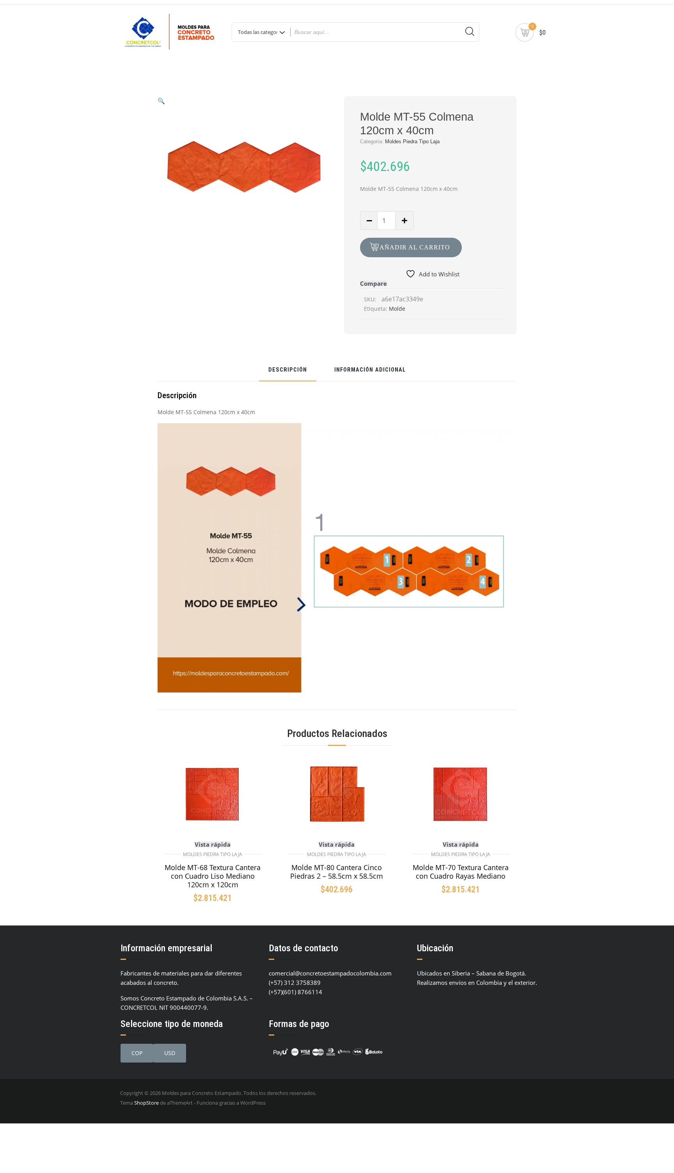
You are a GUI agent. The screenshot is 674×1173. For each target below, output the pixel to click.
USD (169, 1053)
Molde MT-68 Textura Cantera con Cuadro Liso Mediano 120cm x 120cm (213, 876)
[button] (161, 101)
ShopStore (146, 1102)
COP (136, 1053)
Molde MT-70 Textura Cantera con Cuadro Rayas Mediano (461, 871)
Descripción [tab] (287, 370)
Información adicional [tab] (370, 370)
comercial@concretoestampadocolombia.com (330, 973)
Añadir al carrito (415, 247)
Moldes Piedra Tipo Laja (412, 141)
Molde (397, 308)
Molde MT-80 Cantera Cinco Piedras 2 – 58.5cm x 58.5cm (336, 871)
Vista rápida (213, 844)
